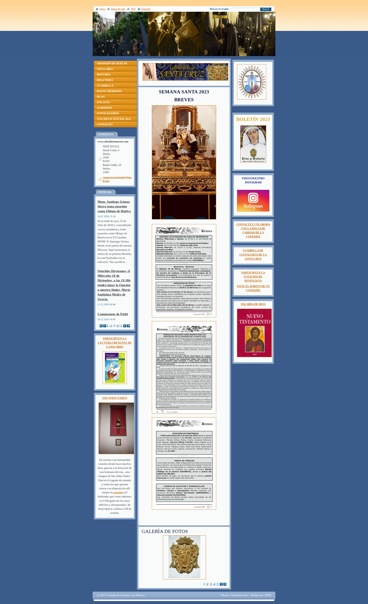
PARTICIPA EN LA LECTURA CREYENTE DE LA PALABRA (115, 342)
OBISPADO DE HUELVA (112, 63)
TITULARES (105, 69)
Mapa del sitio (118, 9)
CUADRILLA (105, 85)
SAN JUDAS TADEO (114, 398)
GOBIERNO (104, 107)
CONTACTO (104, 124)
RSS (133, 9)
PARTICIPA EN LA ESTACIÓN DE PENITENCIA (253, 276)
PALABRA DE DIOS (253, 304)
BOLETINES (105, 80)
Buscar (265, 9)
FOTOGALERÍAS (108, 113)
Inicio (102, 9)
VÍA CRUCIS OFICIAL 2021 (114, 118)
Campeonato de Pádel (113, 314)
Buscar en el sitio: (219, 9)
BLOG (101, 96)
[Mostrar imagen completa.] (184, 557)
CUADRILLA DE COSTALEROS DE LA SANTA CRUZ (253, 254)
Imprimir (145, 9)
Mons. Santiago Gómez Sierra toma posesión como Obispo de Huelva (114, 206)
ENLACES (103, 102)
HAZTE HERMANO (109, 91)
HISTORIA (104, 74)
